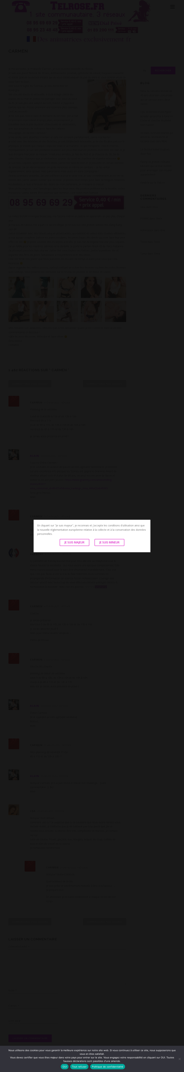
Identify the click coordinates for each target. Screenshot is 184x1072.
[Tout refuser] (179, 1059)
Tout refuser (79, 1066)
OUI (65, 1066)
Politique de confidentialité (107, 1066)
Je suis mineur (109, 542)
